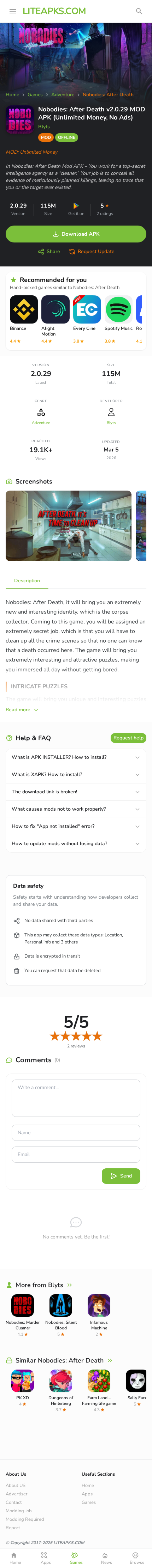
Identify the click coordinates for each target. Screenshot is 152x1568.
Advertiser (17, 1494)
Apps (87, 1494)
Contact (14, 1502)
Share (53, 251)
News (106, 1562)
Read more (18, 709)
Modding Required (25, 1519)
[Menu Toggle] (13, 11)
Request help (128, 737)
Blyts (44, 126)
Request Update (96, 251)
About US (15, 1485)
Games (89, 1502)
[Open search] (139, 11)
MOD (46, 137)
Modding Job (19, 1511)
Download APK (81, 234)
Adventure (41, 422)
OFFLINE (66, 137)
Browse (137, 1562)
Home (88, 1485)
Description (27, 580)
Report (13, 1528)
